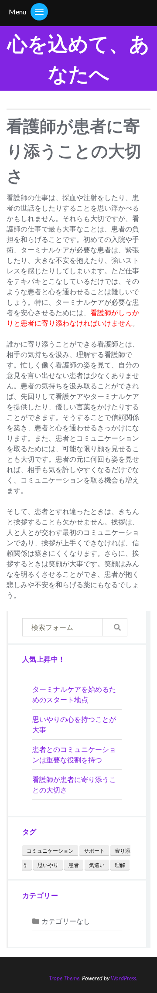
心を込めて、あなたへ (78, 58)
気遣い (97, 865)
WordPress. (124, 978)
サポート (94, 850)
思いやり (48, 865)
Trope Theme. (65, 978)
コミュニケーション (50, 850)
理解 (120, 865)
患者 (73, 865)
